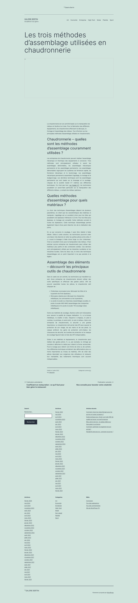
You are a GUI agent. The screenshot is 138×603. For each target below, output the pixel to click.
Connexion (89, 501)
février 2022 (59, 461)
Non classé (58, 513)
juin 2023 (58, 424)
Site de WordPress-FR (93, 508)
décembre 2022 (60, 436)
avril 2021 (58, 486)
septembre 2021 (60, 473)
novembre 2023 (60, 419)
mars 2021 (58, 488)
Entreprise (82, 20)
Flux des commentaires (93, 505)
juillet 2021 (58, 478)
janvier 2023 (59, 434)
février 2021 (59, 490)
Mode (99, 20)
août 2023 (58, 422)
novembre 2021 (60, 468)
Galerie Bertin (31, 19)
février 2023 (59, 432)
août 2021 (58, 476)
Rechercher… (28, 412)
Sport (112, 20)
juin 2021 (58, 481)
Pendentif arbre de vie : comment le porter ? (99, 432)
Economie (74, 20)
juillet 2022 (58, 449)
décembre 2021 (60, 466)
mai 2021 (58, 483)
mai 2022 (58, 454)
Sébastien (52, 372)
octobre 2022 (59, 441)
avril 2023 (58, 427)
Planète (105, 20)
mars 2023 (58, 429)
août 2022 (58, 446)
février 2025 (59, 412)
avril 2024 (58, 417)
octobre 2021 (59, 471)
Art (68, 20)
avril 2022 (58, 456)
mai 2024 (58, 414)
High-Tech (91, 20)
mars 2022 (58, 459)
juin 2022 (58, 451)
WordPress (110, 592)
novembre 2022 (60, 439)
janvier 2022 (59, 463)
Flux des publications (92, 503)
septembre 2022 (60, 444)
